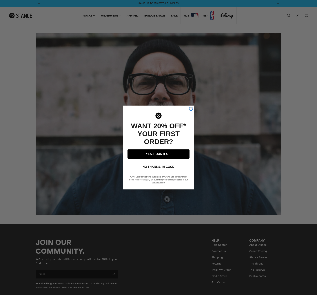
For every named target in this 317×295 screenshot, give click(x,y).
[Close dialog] (191, 109)
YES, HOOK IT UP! (158, 153)
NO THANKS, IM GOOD (158, 166)
